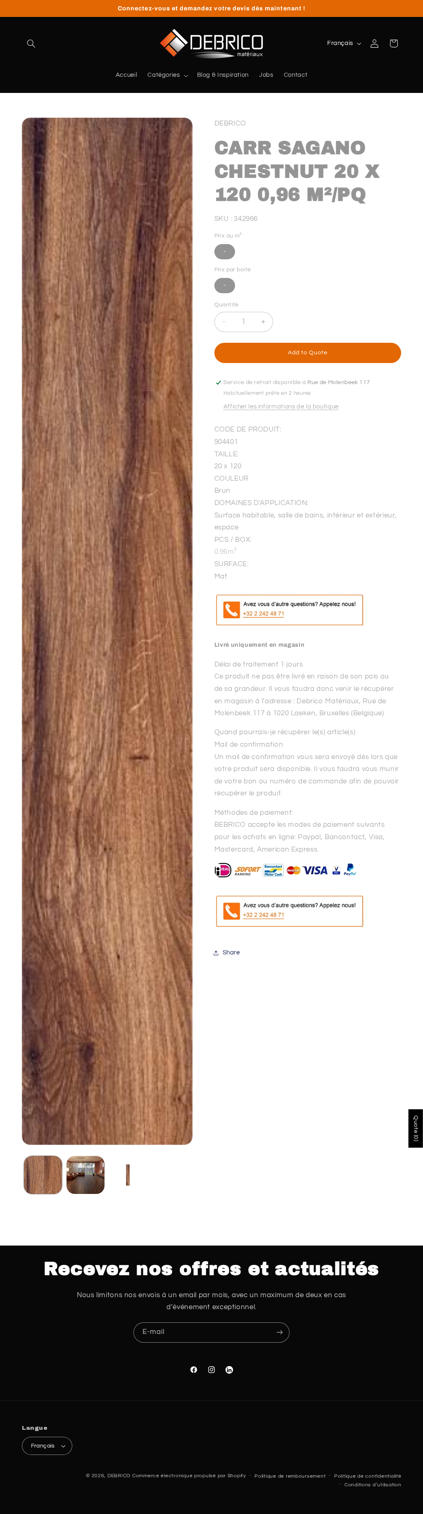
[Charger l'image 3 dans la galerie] (128, 1175)
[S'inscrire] (279, 1332)
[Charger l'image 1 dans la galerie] (43, 1175)
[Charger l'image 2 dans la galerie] (86, 1175)
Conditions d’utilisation (373, 1485)
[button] (31, 43)
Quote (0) (416, 1128)
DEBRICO (119, 1476)
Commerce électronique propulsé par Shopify (189, 1476)
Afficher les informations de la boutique (281, 406)
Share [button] (231, 952)
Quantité (226, 305)
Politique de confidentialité (368, 1476)
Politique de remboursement (290, 1476)
